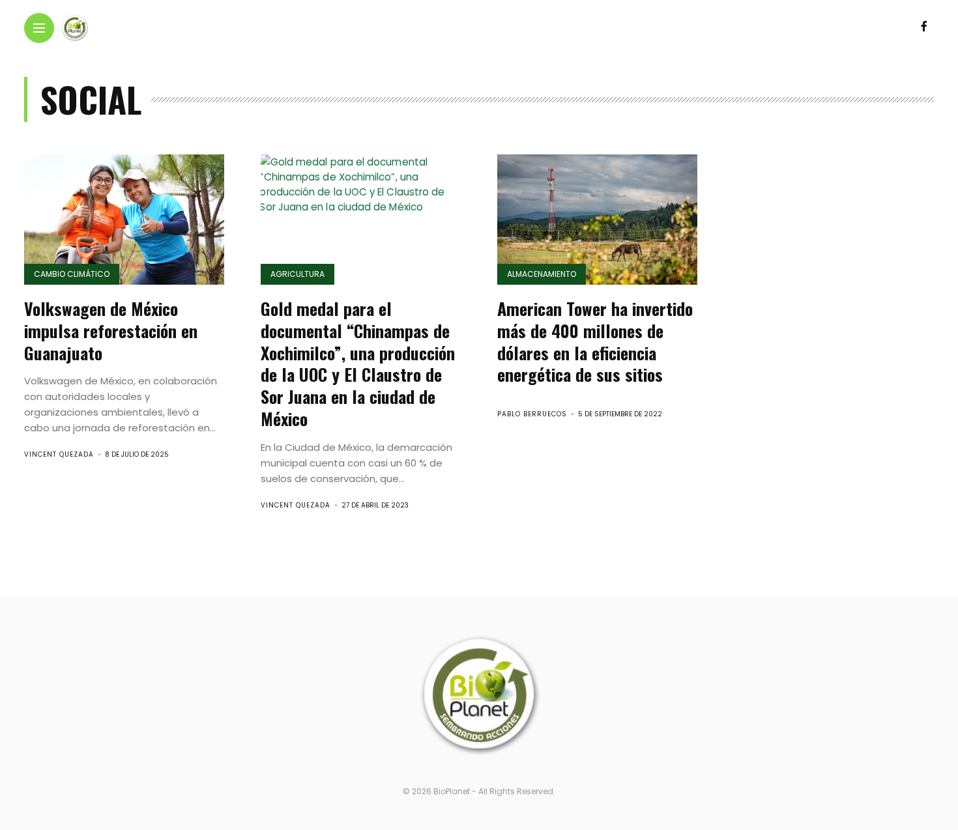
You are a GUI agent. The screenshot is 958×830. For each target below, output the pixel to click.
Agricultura (297, 273)
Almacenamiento (541, 273)
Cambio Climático (71, 273)
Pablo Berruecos (532, 414)
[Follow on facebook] (924, 26)
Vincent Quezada (59, 454)
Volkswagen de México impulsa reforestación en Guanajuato (110, 330)
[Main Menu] (39, 28)
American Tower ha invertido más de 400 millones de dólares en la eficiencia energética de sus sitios (595, 341)
